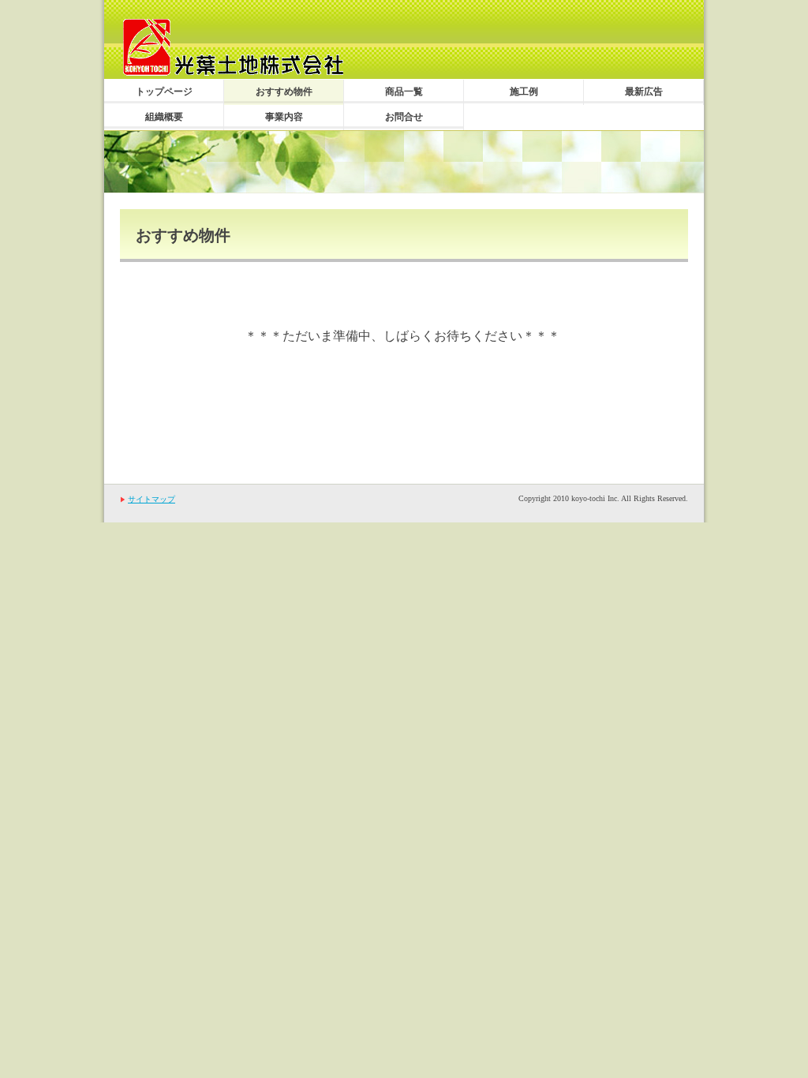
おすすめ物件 (284, 91)
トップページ (164, 91)
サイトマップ (151, 499)
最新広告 (644, 91)
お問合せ (404, 116)
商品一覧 (404, 91)
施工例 (524, 91)
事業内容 (284, 116)
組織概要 (164, 116)
